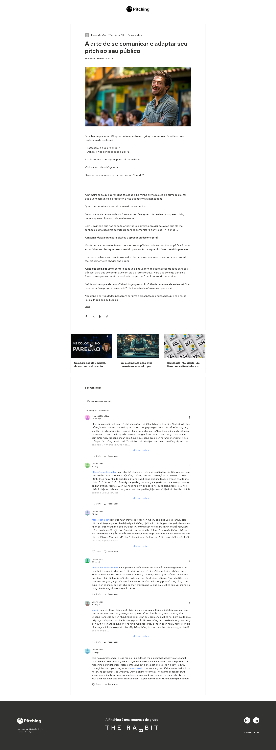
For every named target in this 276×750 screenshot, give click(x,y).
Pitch (87, 306)
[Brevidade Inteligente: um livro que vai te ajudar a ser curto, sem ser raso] (184, 346)
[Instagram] (247, 720)
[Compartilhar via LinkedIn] (100, 316)
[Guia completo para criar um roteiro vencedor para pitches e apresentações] (138, 346)
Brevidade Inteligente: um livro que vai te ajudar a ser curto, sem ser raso (184, 364)
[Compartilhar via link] (107, 316)
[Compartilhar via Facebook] (86, 316)
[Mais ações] (189, 417)
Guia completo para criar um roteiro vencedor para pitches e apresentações (137, 364)
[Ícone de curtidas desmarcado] (93, 456)
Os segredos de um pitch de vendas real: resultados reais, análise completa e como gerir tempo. (91, 364)
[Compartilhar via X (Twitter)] (93, 316)
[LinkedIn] (256, 720)
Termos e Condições (25, 732)
